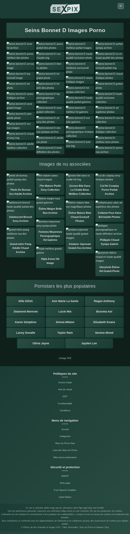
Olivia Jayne (40, 343)
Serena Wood (104, 332)
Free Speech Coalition (65, 490)
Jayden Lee (89, 343)
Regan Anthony (104, 301)
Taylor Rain (65, 332)
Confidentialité (65, 403)
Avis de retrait (65, 389)
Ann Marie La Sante (65, 301)
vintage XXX (65, 358)
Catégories (65, 436)
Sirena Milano (65, 322)
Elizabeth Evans (104, 322)
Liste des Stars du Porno (65, 450)
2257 (65, 396)
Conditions (65, 410)
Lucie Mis (65, 311)
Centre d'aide (65, 382)
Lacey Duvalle (25, 332)
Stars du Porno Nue (65, 443)
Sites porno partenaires (65, 457)
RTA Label (65, 483)
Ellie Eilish (26, 301)
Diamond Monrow (26, 311)
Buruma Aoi (104, 311)
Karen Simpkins (25, 322)
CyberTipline (65, 497)
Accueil (65, 429)
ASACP (65, 476)
